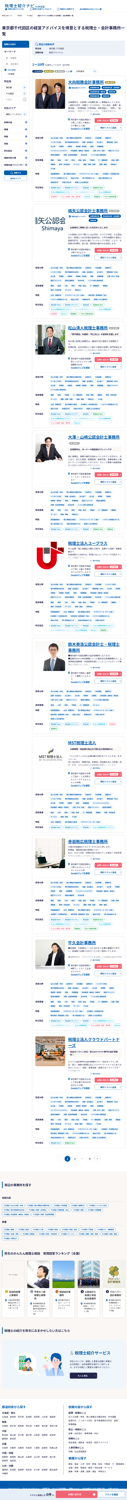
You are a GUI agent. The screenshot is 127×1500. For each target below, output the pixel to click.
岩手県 (21, 1416)
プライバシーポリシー (30, 1488)
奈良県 (29, 1447)
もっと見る (83, 1375)
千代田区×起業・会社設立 (38, 1210)
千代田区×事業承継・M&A (60, 1210)
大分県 (37, 1469)
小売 (82, 1463)
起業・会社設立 (75, 1433)
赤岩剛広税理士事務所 (88, 841)
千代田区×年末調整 (60, 1205)
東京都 (19, 15)
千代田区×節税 (78, 1210)
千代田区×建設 (9, 1229)
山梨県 (37, 1434)
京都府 (13, 1447)
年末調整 (112, 1416)
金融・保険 (73, 1467)
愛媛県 (5, 1460)
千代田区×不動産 (87, 1229)
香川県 (53, 1456)
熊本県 (29, 1469)
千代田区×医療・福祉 (109, 1234)
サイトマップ (14, 1488)
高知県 (13, 1460)
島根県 (13, 1456)
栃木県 (13, 1425)
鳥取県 (5, 1456)
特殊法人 (102, 1471)
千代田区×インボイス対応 (98, 1205)
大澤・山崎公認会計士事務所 (94, 437)
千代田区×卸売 (53, 1229)
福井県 (29, 1434)
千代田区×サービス (67, 1234)
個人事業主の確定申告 (96, 1416)
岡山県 (21, 1456)
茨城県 (5, 1425)
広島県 (29, 1456)
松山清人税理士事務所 (88, 328)
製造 (76, 1463)
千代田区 (30, 15)
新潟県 (5, 1434)
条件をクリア (15, 178)
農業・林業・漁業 (76, 1471)
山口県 (37, 1456)
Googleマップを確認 (80, 128)
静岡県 (5, 1438)
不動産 (107, 1463)
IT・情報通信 (118, 1463)
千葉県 (37, 1425)
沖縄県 (5, 1473)
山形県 (45, 1416)
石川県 (21, 1434)
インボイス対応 (85, 1420)
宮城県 (29, 1416)
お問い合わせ (74, 1494)
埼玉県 (29, 1425)
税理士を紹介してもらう (41, 9)
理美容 (83, 1467)
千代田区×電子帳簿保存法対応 (14, 1210)
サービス (108, 1467)
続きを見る (96, 114)
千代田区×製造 (23, 1229)
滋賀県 (45, 1447)
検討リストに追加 (108, 127)
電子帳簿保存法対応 (103, 1420)
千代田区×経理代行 (78, 1205)
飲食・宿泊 (97, 1463)
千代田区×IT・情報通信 (105, 1229)
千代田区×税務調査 (94, 1210)
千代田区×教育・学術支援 (48, 1234)
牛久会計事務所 (82, 942)
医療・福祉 (91, 1471)
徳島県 (45, 1456)
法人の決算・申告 (76, 1416)
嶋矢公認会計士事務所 (88, 210)
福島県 (53, 1416)
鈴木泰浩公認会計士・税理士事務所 (94, 647)
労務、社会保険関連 (77, 1451)
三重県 (37, 1447)
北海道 (5, 1416)
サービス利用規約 (59, 1488)
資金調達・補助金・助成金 (80, 1442)
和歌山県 (54, 1447)
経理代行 (72, 1420)
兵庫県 (21, 1447)
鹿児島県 (54, 1469)
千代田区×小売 (38, 1229)
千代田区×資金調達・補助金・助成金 (16, 1214)
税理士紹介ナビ (7, 15)
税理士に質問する (67, 9)
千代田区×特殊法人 (10, 1238)
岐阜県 (53, 1434)
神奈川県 (54, 1425)
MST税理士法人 (82, 742)
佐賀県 (13, 1469)
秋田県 (37, 1416)
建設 (70, 1463)
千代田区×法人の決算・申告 (13, 1205)
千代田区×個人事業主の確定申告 (38, 1205)
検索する (17, 172)
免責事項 (45, 1488)
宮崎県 (45, 1469)
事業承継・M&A (91, 1433)
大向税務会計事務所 (86, 82)
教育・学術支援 (95, 1467)
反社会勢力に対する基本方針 (93, 1488)
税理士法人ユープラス (87, 543)
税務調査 (72, 1424)
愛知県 (13, 1438)
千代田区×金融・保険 (11, 1234)
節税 (116, 1420)
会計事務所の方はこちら (89, 9)
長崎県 (21, 1469)
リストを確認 (111, 1494)
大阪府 (5, 1447)
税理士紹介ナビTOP (16, 9)
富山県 (13, 1434)
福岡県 (5, 1469)
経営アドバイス (101, 1442)
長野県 (45, 1434)
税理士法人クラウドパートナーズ (94, 1042)
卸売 (88, 1463)
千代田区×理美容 (29, 1234)
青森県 (13, 1416)
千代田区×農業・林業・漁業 (88, 1234)
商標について (74, 1488)
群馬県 (21, 1425)
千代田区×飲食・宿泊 (69, 1229)
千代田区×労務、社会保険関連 (43, 1214)
